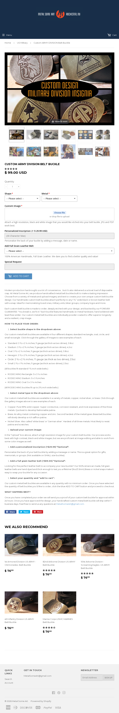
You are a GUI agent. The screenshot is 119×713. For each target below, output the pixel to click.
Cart (114, 35)
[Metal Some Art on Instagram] (64, 693)
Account (9, 683)
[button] (11, 169)
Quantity (9, 181)
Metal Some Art (20, 701)
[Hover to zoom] (59, 88)
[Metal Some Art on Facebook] (53, 693)
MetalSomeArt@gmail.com (70, 504)
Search (8, 679)
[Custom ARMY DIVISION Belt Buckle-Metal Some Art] (16, 134)
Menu (9, 35)
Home (8, 43)
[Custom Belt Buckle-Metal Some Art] (51, 151)
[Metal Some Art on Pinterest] (58, 693)
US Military (22, 43)
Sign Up (108, 677)
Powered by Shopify (41, 701)
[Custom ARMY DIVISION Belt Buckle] (34, 134)
